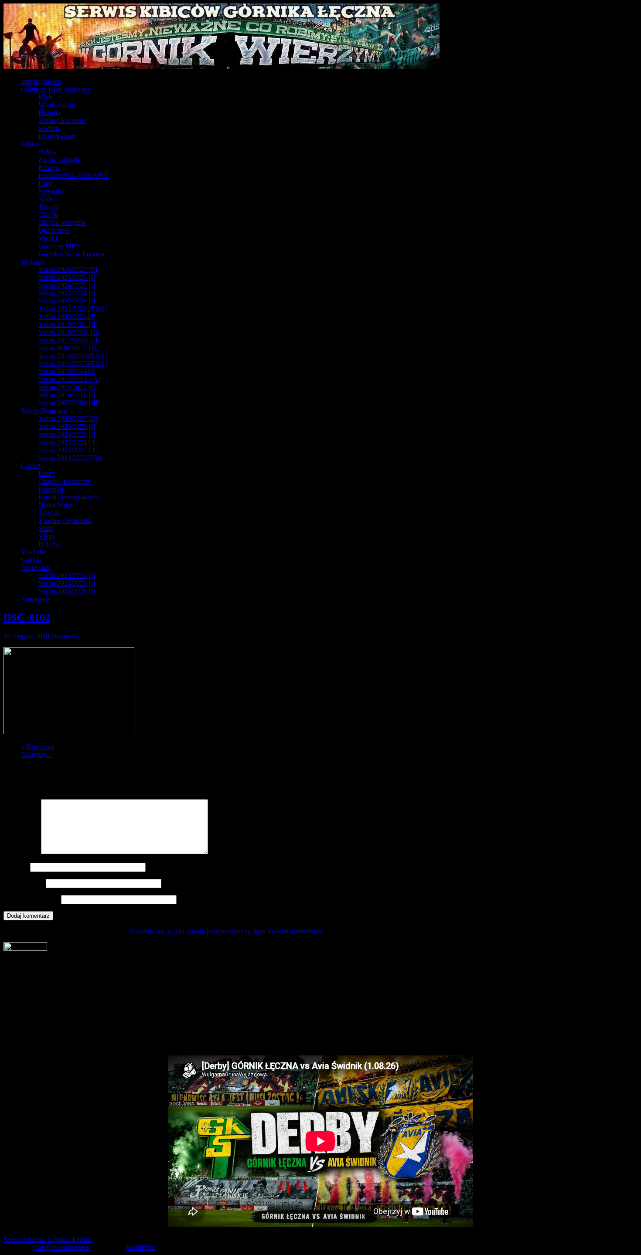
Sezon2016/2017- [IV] (69, 348)
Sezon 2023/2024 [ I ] (68, 442)
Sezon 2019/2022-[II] (68, 324)
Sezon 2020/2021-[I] (66, 316)
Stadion (48, 128)
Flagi (45, 183)
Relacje (48, 167)
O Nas (47, 152)
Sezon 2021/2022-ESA (70, 457)
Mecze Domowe (44, 410)
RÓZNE (50, 544)
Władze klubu (57, 105)
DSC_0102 (26, 617)
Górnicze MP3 (58, 246)
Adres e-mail (23, 883)
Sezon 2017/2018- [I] (67, 340)
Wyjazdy (33, 261)
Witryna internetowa (31, 899)
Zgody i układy (59, 159)
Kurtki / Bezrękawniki (69, 497)
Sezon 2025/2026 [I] (66, 277)
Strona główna (41, 81)
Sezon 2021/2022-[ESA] (72, 308)
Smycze (49, 512)
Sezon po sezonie (62, 120)
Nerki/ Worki (56, 505)
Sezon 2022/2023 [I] (66, 301)
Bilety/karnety (57, 136)
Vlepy (46, 536)
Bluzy (46, 473)
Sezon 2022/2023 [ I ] (68, 450)
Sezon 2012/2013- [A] (69, 379)
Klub (45, 97)
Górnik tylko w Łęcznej (71, 254)
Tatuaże (49, 206)
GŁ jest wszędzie (62, 222)
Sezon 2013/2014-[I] (66, 371)
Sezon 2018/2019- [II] (68, 332)
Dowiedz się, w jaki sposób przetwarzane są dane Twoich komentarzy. (226, 931)
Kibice (30, 144)
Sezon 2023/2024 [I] (66, 293)
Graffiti (48, 214)
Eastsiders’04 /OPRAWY (73, 175)
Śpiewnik (51, 191)
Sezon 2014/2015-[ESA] (72, 363)
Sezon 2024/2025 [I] (66, 285)
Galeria (31, 559)
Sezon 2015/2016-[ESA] (72, 356)
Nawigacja (36, 599)
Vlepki (47, 238)
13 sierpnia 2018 (26, 636)
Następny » (36, 754)
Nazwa (15, 867)
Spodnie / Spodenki (65, 520)
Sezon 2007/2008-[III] (69, 403)
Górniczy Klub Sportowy (56, 89)
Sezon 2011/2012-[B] (68, 387)
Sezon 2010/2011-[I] (66, 395)
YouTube (33, 552)
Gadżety (32, 465)
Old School (54, 230)
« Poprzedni (37, 746)
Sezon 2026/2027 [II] (67, 269)
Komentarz (21, 851)
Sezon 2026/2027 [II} (68, 418)
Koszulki (50, 489)
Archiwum (36, 567)
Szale (45, 199)
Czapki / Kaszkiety (64, 481)
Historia (49, 112)
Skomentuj (66, 636)
